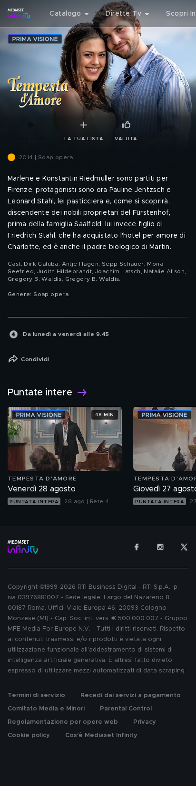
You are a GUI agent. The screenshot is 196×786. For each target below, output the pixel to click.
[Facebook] (136, 547)
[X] (184, 547)
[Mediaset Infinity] (19, 14)
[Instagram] (160, 547)
